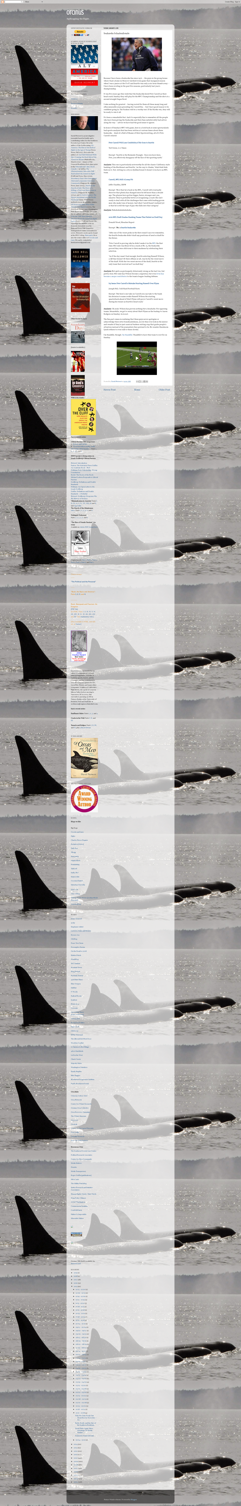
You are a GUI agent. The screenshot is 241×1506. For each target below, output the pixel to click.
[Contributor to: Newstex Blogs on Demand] (77, 1253)
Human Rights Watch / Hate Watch (83, 1194)
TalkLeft (74, 869)
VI (81, 503)
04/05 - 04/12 (81, 1378)
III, (95, 725)
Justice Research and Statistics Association (82, 1188)
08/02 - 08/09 (81, 1344)
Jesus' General (76, 919)
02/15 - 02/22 (81, 1396)
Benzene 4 (75, 1004)
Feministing (75, 864)
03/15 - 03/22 (81, 1385)
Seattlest (74, 1000)
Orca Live (74, 1120)
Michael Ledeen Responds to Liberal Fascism (84, 478)
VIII (87, 503)
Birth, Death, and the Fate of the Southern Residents (85, 1424)
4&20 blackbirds (77, 1051)
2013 (76, 1448)
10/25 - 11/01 (80, 1313)
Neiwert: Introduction (79, 463)
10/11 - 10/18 (80, 1320)
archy (73, 923)
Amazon (74, 99)
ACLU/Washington (78, 1202)
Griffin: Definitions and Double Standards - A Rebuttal (82, 492)
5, (87, 510)
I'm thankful (127, 335)
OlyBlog (74, 939)
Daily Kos (74, 848)
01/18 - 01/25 (81, 1409)
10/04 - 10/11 (81, 1324)
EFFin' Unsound (77, 1035)
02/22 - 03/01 (81, 1392)
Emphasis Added (77, 927)
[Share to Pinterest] (147, 381)
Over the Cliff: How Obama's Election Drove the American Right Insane (84, 218)
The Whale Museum (78, 1116)
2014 (76, 1444)
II (85, 612)
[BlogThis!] (139, 381)
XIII (90, 614)
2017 (76, 1280)
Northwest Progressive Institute (83, 1079)
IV (76, 503)
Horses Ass (75, 935)
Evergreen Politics (77, 1023)
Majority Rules (76, 1063)
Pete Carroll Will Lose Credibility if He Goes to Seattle (131, 142)
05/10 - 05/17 (81, 1361)
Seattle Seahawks (128, 227)
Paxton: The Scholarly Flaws (81, 465)
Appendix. (77, 506)
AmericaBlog (76, 904)
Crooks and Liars (77, 832)
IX (91, 503)
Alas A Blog (75, 894)
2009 (76, 1461)
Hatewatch (89, 235)
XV (75, 617)
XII (87, 614)
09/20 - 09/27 (81, 1331)
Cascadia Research (77, 1136)
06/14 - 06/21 (81, 1351)
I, (97, 501)
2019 (76, 1273)
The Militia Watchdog (78, 1183)
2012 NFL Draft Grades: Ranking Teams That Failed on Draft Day (135, 217)
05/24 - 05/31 (81, 1358)
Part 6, (83, 562)
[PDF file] (74, 609)
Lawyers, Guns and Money (81, 931)
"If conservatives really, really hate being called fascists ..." (83, 447)
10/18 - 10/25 (81, 1317)
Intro (73, 510)
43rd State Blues (77, 980)
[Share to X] (142, 381)
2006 (76, 1472)
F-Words (74, 992)
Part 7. (92, 562)
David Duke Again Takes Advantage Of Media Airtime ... (84, 1430)
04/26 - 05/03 (81, 1368)
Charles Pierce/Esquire (79, 840)
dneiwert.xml (76, 1263)
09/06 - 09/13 (81, 1334)
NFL (154, 243)
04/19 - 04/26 (81, 1372)
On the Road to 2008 (79, 951)
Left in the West (77, 1055)
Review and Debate (80, 444)
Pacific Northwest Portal (80, 1084)
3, (83, 510)
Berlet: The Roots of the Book (82, 475)
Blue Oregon (76, 984)
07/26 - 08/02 (81, 1348)
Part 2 (89, 560)
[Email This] (137, 381)
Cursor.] (78, 624)
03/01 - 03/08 (81, 1389)
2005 (76, 1475)
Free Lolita (75, 1132)
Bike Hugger (75, 1075)
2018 (76, 1276)
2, (82, 510)
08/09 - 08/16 (81, 1341)
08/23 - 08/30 (81, 1337)
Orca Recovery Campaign (80, 1112)
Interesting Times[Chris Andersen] (77, 1013)
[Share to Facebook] (144, 381)
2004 (76, 1479)
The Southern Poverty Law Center (83, 1151)
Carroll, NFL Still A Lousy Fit (121, 179)
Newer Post (110, 389)
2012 (76, 1451)
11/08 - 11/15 (80, 1307)
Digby (73, 836)
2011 (75, 1454)
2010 (76, 1458)
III (74, 503)
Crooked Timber (77, 881)
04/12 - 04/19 (81, 1375)
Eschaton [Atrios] (77, 844)
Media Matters (76, 1163)
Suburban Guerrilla (78, 885)
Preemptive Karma (78, 947)
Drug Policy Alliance (78, 1198)
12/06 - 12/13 (81, 1293)
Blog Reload (75, 971)
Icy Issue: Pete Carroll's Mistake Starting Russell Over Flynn (134, 283)
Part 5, (78, 562)
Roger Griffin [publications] (81, 1175)
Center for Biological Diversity (82, 1128)
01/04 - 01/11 (81, 1440)
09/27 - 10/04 (81, 1327)
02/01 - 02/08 (81, 1403)
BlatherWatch (76, 955)
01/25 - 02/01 (81, 1406)
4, (85, 510)
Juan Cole (74, 889)
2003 (76, 1482)
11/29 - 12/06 (81, 1296)
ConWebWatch (76, 1210)
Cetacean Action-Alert (79, 1096)
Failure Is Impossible (78, 1214)
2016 (76, 1283)
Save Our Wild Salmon (79, 1140)
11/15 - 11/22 (80, 1303)
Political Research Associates (81, 1155)
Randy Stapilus (76, 1071)
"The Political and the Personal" (83, 582)
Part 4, (73, 562)
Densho (74, 1167)
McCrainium (75, 963)
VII (84, 503)
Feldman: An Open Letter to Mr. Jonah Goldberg (83, 488)
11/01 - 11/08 (80, 1310)
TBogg (73, 852)
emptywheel (75, 860)
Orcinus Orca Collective (80, 1108)
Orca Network (76, 1100)
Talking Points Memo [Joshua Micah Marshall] (84, 899)
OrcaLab (74, 1124)
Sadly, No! (75, 873)
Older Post (164, 389)
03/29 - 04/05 (81, 1382)
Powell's (74, 108)
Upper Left (75, 1027)
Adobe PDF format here (89, 527)
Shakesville (75, 877)
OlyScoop (74, 1031)
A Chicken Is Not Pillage (80, 1047)
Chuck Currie (76, 1059)
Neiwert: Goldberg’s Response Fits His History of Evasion (84, 497)
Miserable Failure (77, 1218)
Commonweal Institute (79, 1206)
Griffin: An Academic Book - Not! (84, 466)
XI (84, 614)
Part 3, (94, 560)
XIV (93, 614)
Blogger (134, 1499)
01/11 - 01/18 (80, 1413)
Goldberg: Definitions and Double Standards (83, 483)
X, (96, 503)
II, (72, 503)
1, (80, 510)
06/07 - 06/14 (81, 1354)
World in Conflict (77, 1043)
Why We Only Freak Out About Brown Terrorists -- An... (86, 1418)
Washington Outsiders (79, 1067)
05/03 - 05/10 (81, 1365)
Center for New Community (81, 1159)
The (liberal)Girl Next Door (81, 1039)
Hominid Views (76, 967)
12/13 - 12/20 (81, 1289)
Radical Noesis (76, 996)
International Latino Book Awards (83, 168)
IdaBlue (74, 988)
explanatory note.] (87, 617)
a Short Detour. (85, 728)
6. (92, 510)
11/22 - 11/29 (80, 1300)
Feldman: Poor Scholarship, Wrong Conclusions (84, 471)
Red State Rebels (77, 976)
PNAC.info (75, 1179)
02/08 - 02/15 (81, 1399)
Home (137, 389)
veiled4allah (75, 1019)
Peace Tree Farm (77, 943)
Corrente (74, 1008)
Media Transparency (78, 1171)
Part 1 (84, 560)
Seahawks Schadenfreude (84, 1436)
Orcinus (75, 12)
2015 (76, 1286)
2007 (76, 1468)
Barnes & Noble (77, 103)
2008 (76, 1465)
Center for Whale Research (81, 1104)
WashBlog (75, 959)
